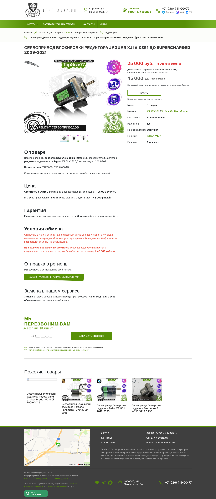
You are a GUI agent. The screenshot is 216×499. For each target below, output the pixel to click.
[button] (121, 95)
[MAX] (110, 482)
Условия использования (56, 486)
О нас (103, 24)
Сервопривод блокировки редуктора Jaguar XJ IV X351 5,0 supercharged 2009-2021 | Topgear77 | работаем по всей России (96, 37)
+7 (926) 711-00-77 (178, 482)
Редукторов (111, 32)
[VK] (97, 482)
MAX (182, 12)
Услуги (31, 24)
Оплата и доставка (157, 437)
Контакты (89, 24)
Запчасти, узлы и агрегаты (59, 24)
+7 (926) (176, 8)
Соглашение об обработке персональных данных (46, 478)
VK (190, 12)
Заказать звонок (92, 336)
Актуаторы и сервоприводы (85, 32)
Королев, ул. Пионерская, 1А (133, 482)
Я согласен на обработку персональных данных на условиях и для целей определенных (66, 348)
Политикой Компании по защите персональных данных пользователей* (59, 350)
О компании (108, 442)
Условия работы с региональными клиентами (54, 277)
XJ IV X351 (153, 111)
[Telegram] (104, 482)
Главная (28, 32)
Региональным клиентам (160, 442)
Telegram (170, 12)
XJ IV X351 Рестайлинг (174, 111)
